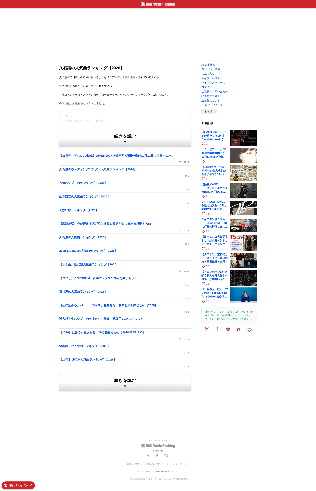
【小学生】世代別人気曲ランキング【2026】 (124, 268)
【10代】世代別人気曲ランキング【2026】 (124, 363)
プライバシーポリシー (177, 464)
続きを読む (125, 139)
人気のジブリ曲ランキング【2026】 (124, 186)
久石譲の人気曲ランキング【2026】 (124, 241)
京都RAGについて (154, 464)
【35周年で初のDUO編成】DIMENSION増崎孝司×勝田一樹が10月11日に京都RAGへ (124, 158)
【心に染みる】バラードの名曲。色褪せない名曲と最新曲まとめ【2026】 (124, 308)
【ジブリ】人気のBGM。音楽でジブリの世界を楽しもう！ (124, 281)
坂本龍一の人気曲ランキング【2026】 (124, 349)
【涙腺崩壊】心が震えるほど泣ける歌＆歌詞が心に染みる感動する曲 (124, 227)
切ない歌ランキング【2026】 (78, 210)
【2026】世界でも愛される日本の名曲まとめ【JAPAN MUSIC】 (124, 336)
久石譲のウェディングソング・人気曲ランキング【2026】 (124, 173)
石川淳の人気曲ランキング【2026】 (124, 295)
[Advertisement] (158, 35)
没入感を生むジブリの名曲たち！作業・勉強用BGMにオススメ (101, 318)
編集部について (135, 464)
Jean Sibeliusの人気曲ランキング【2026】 (88, 250)
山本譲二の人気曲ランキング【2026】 (124, 200)
